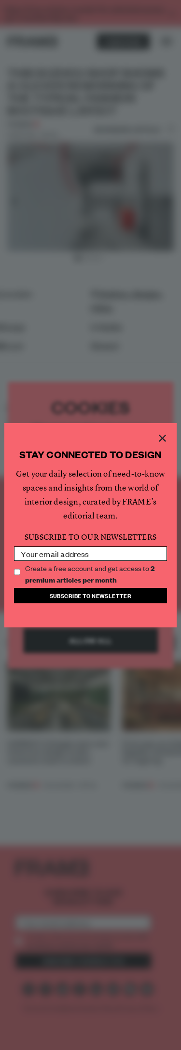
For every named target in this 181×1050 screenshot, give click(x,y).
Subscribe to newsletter (91, 595)
